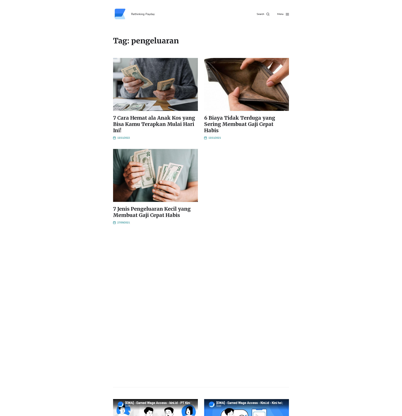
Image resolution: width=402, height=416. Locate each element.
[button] (263, 14)
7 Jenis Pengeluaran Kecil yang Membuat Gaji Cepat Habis (152, 212)
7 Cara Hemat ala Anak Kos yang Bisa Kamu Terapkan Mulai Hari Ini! (154, 124)
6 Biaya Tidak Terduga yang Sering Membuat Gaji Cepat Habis (239, 124)
